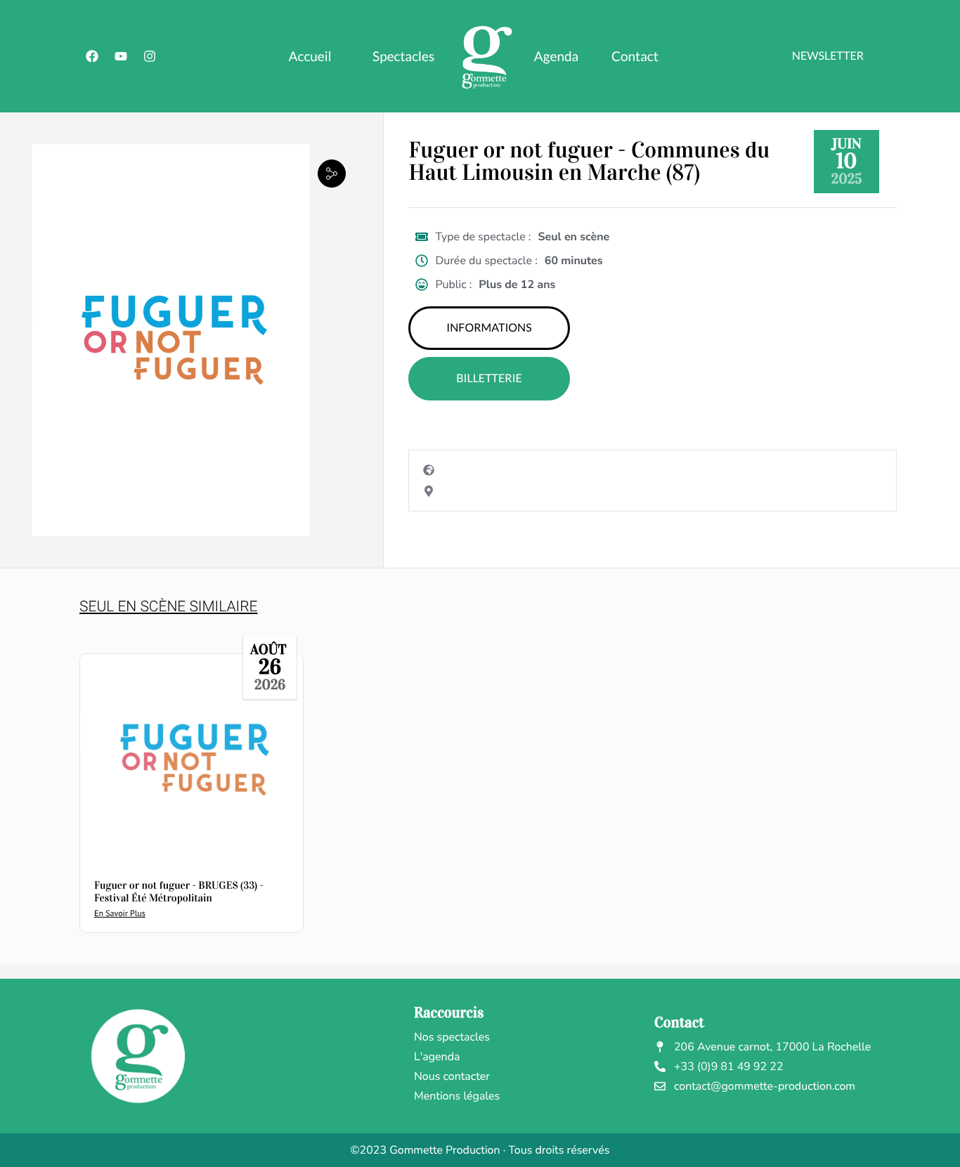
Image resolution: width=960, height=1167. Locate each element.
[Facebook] (92, 56)
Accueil (310, 56)
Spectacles (403, 56)
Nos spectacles (452, 1037)
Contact (635, 56)
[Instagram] (149, 56)
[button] (332, 173)
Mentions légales (457, 1096)
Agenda (556, 56)
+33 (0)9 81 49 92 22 (729, 1066)
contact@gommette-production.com (764, 1086)
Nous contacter (452, 1076)
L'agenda (437, 1056)
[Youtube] (121, 56)
